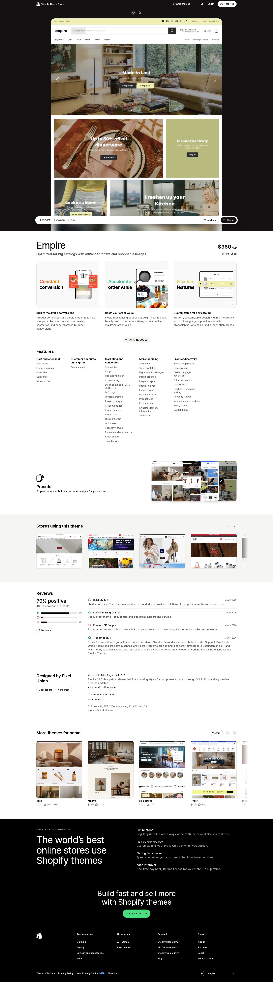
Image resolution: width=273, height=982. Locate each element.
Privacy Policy (65, 973)
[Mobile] (139, 12)
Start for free (227, 3)
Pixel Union (231, 253)
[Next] (234, 526)
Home (80, 958)
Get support (45, 689)
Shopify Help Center (168, 941)
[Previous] (227, 526)
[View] (59, 551)
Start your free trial (136, 913)
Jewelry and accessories (90, 953)
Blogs (161, 958)
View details (94, 687)
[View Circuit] (203, 481)
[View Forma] (167, 481)
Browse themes (181, 3)
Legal (201, 953)
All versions (109, 687)
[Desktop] (133, 12)
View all (216, 732)
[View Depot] (185, 481)
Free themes (124, 947)
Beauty (80, 947)
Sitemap (112, 973)
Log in (211, 3)
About (201, 941)
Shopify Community (168, 953)
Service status (205, 958)
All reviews (45, 630)
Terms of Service (45, 973)
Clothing (81, 941)
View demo (210, 220)
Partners (202, 947)
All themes (63, 689)
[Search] (202, 4)
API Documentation (168, 947)
